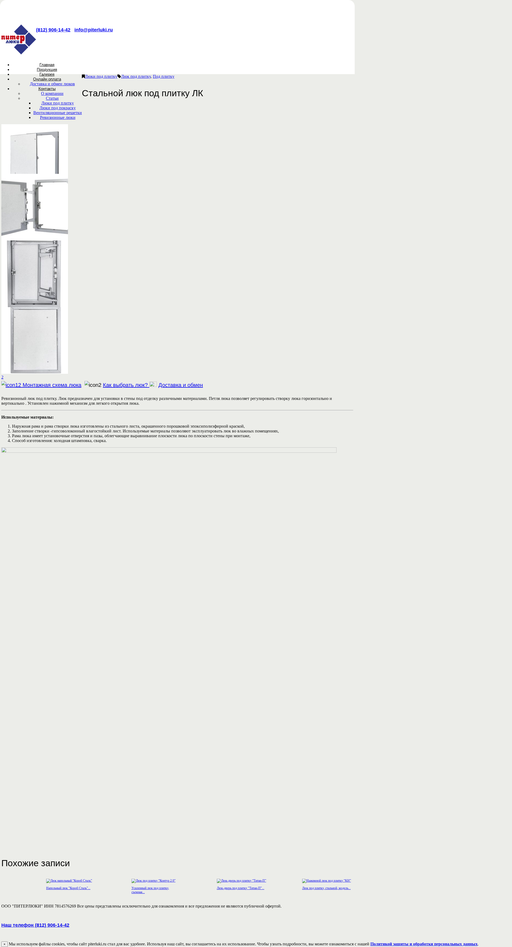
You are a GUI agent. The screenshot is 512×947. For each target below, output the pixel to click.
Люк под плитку (136, 76)
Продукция (47, 69)
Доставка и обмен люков (52, 84)
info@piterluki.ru (93, 30)
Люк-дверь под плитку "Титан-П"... (240, 888)
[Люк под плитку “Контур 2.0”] (153, 880)
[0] (34, 239)
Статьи (52, 98)
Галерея (46, 74)
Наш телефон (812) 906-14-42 (35, 925)
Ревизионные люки (57, 117)
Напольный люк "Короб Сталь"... (68, 888)
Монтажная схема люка (52, 385)
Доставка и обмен (180, 385)
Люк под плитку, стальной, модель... (326, 888)
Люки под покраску (57, 108)
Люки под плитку (57, 103)
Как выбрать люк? (126, 385)
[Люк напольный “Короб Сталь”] (69, 880)
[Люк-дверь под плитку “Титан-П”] (241, 880)
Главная (46, 64)
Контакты (47, 88)
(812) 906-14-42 (53, 30)
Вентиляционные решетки (57, 112)
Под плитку (163, 76)
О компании (52, 93)
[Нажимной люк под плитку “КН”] (326, 880)
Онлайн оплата (47, 79)
